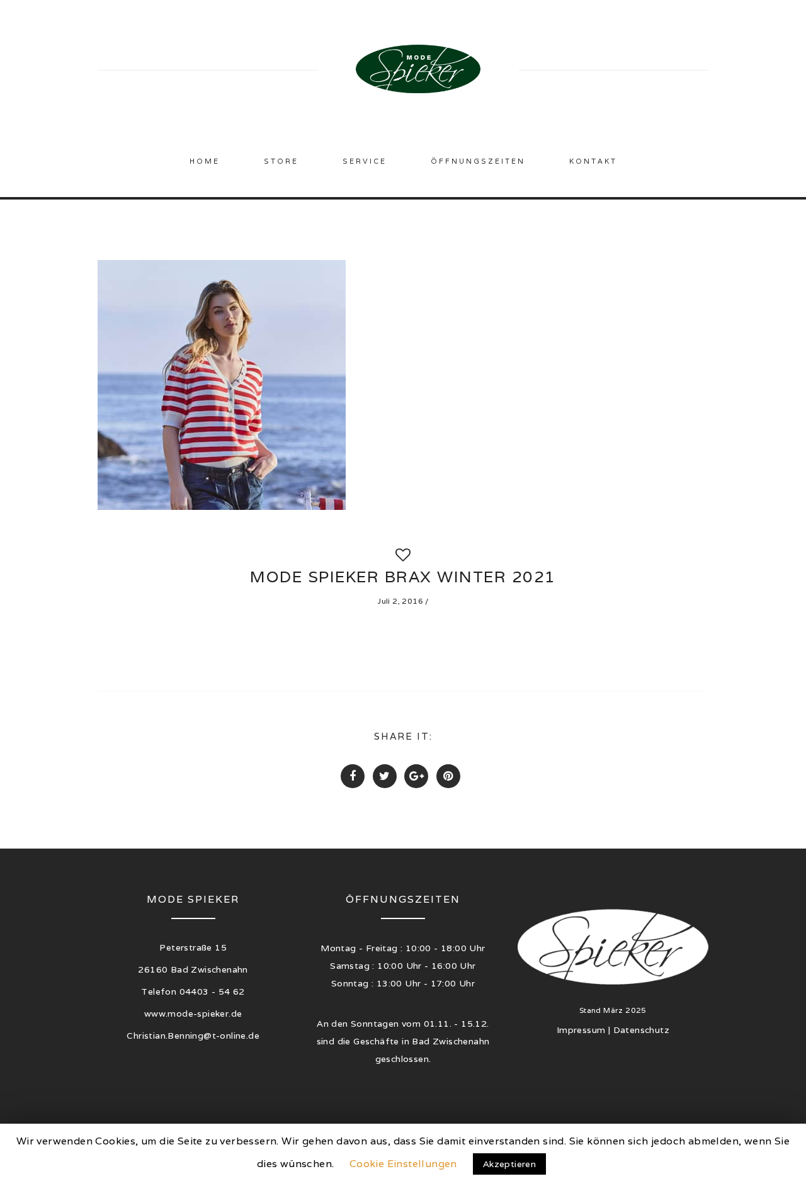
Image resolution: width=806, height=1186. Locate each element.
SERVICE (365, 161)
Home (205, 161)
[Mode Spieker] (418, 66)
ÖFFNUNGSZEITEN (478, 161)
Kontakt (593, 161)
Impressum (581, 1030)
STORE (281, 161)
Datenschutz (641, 1030)
